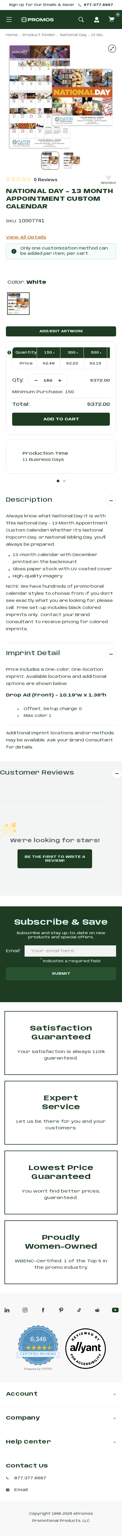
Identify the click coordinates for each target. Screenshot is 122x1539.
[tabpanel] (61, 457)
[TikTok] (79, 1310)
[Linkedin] (7, 1310)
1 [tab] (58, 480)
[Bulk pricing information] (9, 352)
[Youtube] (115, 1310)
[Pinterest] (61, 1310)
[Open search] (81, 19)
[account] (96, 19)
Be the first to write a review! (55, 859)
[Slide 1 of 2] (50, 161)
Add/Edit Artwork (61, 331)
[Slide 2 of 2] (72, 161)
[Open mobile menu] (9, 19)
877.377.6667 (98, 5)
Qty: (18, 380)
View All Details (26, 237)
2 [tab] (64, 481)
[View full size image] (112, 49)
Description (29, 500)
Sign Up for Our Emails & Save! (41, 5)
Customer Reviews (37, 773)
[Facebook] (43, 1310)
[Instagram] (25, 1310)
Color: (26, 282)
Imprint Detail (33, 653)
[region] (31, 179)
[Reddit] (97, 1310)
